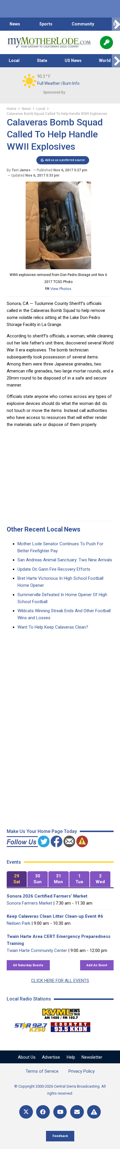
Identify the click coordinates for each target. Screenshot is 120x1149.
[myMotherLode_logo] (49, 42)
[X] (26, 1112)
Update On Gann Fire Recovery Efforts (53, 569)
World (105, 60)
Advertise (51, 1057)
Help (71, 1057)
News (15, 24)
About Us (27, 1057)
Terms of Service (42, 1071)
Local (14, 60)
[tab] (17, 879)
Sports (45, 24)
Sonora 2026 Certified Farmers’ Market (47, 896)
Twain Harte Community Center (37, 950)
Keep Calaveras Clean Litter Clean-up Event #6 (55, 916)
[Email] (77, 1112)
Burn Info (71, 83)
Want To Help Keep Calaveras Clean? (52, 627)
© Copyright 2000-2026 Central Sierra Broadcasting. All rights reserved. (60, 1089)
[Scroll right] (116, 24)
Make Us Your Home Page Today (42, 831)
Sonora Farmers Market (29, 903)
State (42, 60)
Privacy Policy (81, 1071)
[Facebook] (43, 1112)
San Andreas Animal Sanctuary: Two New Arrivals (64, 560)
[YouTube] (60, 1112)
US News (73, 60)
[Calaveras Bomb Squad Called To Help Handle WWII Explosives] (58, 267)
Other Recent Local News (43, 529)
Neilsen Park (18, 923)
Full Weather (48, 83)
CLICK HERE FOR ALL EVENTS (60, 980)
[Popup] (106, 42)
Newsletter (92, 1057)
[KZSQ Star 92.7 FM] (28, 1025)
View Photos (60, 289)
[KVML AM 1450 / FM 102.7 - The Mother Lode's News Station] (61, 1012)
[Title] (94, 1112)
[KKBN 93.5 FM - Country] (70, 1025)
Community (83, 24)
